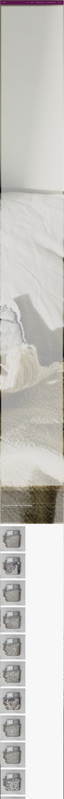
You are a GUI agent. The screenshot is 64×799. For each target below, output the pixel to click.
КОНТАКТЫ (59, 2)
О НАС (28, 2)
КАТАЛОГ (32, 2)
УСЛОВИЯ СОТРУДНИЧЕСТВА (51, 2)
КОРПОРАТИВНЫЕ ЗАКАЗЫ (40, 2)
